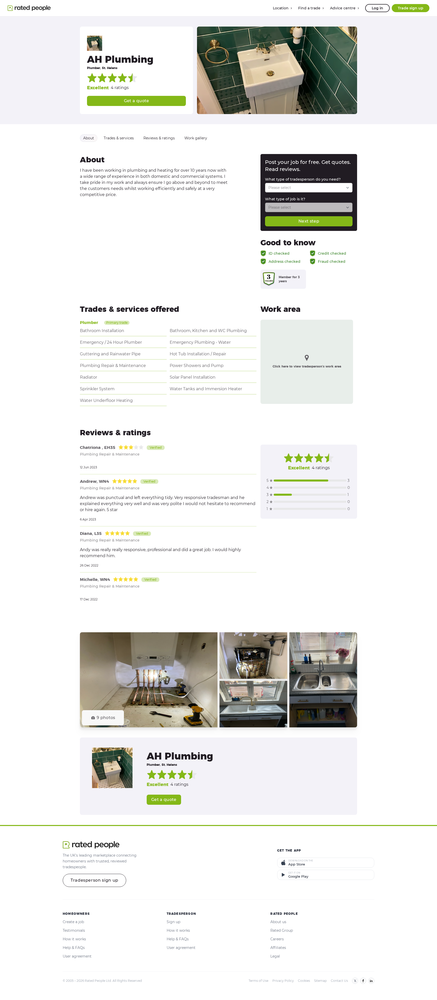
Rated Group (281, 930)
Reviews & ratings (159, 138)
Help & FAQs (74, 947)
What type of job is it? (285, 199)
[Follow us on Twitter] (355, 981)
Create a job (73, 922)
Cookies (304, 981)
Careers (277, 939)
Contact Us (339, 981)
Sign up (173, 922)
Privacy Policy (283, 981)
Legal (275, 956)
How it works (74, 939)
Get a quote (136, 100)
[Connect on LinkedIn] (371, 981)
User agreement (77, 956)
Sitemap (320, 981)
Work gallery (195, 138)
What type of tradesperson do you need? (303, 179)
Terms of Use (258, 981)
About (88, 138)
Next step (308, 221)
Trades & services (119, 138)
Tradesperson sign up (94, 880)
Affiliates (278, 947)
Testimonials (74, 930)
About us (278, 922)
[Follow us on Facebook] (363, 981)
